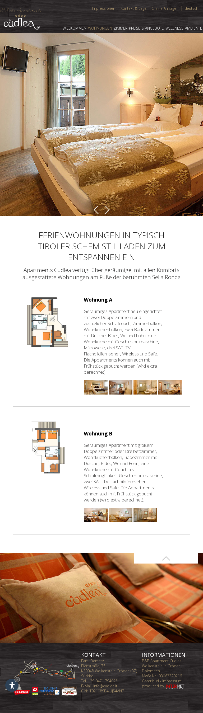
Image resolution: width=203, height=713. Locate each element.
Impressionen (103, 8)
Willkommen (74, 28)
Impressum (172, 680)
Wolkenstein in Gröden (161, 665)
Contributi (150, 680)
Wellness (174, 28)
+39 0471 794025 (103, 680)
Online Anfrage (164, 8)
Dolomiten (151, 670)
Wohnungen (100, 28)
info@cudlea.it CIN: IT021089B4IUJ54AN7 (102, 688)
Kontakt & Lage (133, 8)
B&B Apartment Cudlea (162, 660)
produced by (153, 685)
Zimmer (120, 28)
